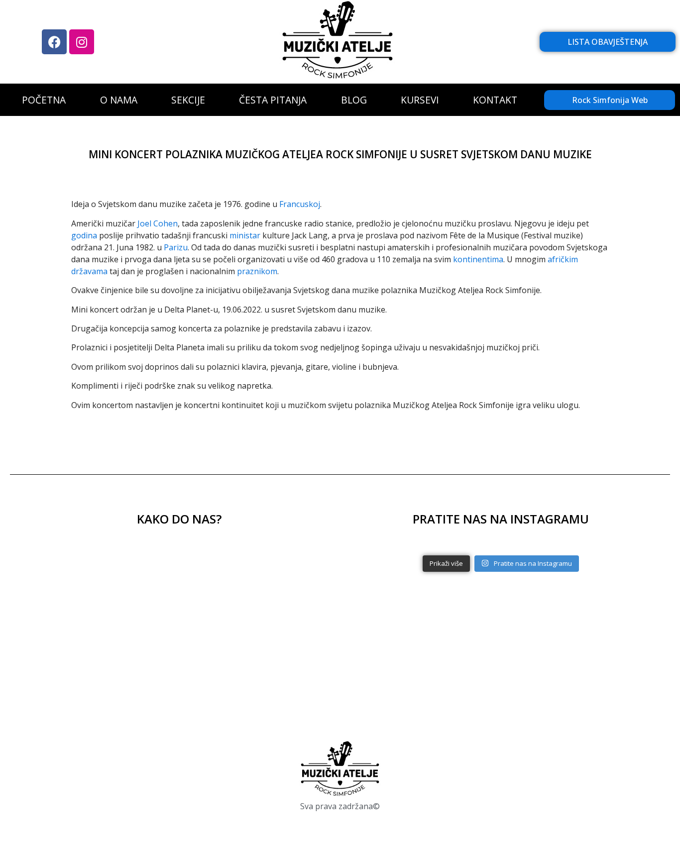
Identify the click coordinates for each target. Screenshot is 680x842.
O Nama (118, 99)
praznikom (257, 271)
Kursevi (420, 99)
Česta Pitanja (273, 99)
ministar (244, 235)
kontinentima (478, 259)
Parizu (176, 247)
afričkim (563, 259)
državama (89, 271)
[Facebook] (54, 41)
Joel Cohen (157, 223)
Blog (354, 99)
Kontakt (495, 99)
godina (84, 235)
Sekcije (188, 99)
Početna (44, 99)
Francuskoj (299, 204)
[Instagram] (81, 41)
